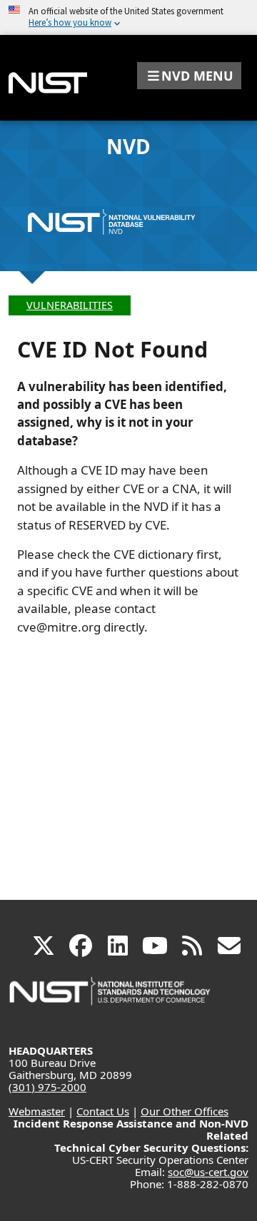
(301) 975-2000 (47, 1087)
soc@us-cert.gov (208, 1172)
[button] (189, 75)
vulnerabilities (69, 305)
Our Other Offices (184, 1111)
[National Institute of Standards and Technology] (111, 998)
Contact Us (102, 1111)
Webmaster (37, 1111)
